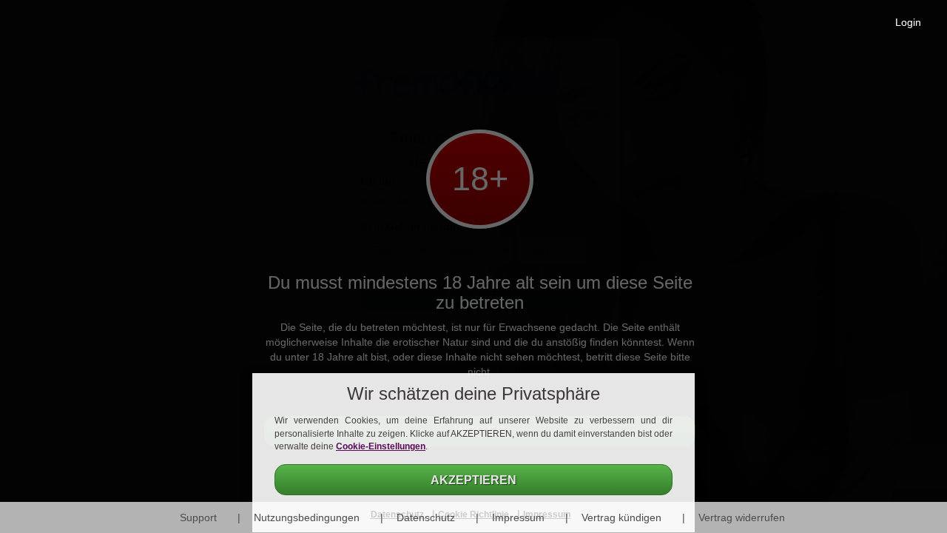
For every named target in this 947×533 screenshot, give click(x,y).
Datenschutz (426, 517)
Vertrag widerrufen (741, 517)
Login (908, 22)
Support (198, 517)
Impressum (518, 517)
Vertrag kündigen (621, 517)
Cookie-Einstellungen (380, 446)
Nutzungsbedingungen (307, 517)
